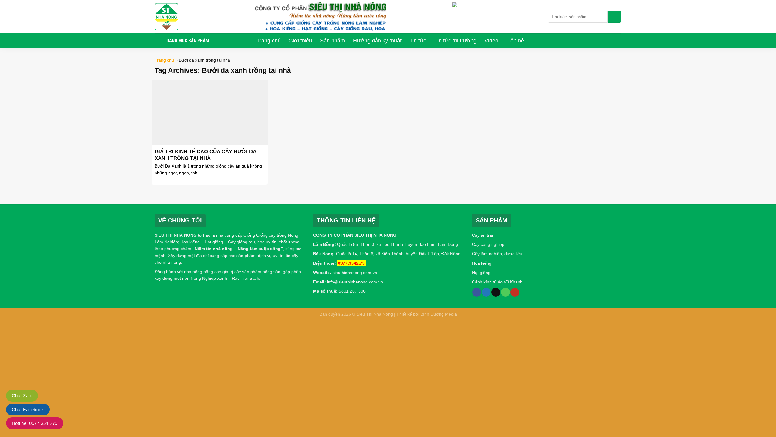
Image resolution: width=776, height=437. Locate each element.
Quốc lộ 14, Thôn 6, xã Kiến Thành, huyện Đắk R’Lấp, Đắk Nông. (398, 253)
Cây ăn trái (482, 235)
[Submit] (614, 17)
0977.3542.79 (351, 263)
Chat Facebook (28, 409)
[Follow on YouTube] (514, 292)
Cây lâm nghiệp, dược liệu (497, 253)
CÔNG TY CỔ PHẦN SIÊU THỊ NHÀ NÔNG (354, 235)
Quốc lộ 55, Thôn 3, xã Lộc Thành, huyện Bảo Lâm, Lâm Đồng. (398, 244)
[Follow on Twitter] (486, 292)
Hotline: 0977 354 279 (35, 423)
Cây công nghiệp (488, 244)
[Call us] (505, 292)
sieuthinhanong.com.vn (355, 272)
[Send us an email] (495, 292)
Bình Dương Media (438, 314)
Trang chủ (164, 60)
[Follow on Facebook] (476, 292)
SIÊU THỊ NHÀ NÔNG (176, 235)
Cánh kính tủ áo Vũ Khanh (497, 281)
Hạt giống (481, 272)
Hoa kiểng (481, 263)
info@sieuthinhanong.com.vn (355, 281)
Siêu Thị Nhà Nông (374, 314)
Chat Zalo (22, 395)
